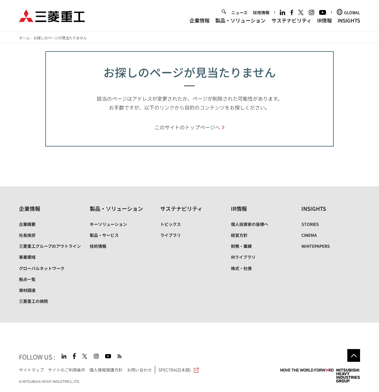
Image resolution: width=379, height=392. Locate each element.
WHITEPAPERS (315, 246)
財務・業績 (241, 246)
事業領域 (27, 257)
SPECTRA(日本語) (174, 370)
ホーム (24, 38)
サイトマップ (31, 370)
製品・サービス (104, 235)
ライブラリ (170, 235)
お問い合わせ (139, 370)
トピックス (170, 224)
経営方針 (239, 235)
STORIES (310, 224)
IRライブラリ (243, 257)
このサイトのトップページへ (187, 127)
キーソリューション (108, 224)
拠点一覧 (27, 279)
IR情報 (324, 20)
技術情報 (98, 246)
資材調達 (27, 290)
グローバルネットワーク (42, 268)
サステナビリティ (291, 20)
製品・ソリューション (240, 20)
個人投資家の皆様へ (249, 224)
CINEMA (309, 235)
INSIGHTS (349, 20)
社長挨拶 (27, 235)
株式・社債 (241, 268)
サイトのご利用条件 (66, 370)
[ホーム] (52, 15)
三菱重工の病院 (33, 301)
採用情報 (261, 12)
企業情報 (200, 20)
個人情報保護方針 (106, 370)
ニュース (239, 12)
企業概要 (27, 224)
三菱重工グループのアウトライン (50, 246)
